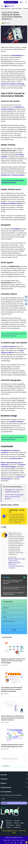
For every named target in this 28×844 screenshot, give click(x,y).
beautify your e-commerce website (12, 175)
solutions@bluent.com (9, 831)
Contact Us (17, 827)
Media (18, 825)
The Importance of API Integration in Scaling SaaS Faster (13, 593)
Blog (22, 823)
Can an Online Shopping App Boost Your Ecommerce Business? (14, 497)
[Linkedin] (12, 843)
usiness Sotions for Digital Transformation (16, 560)
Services (16, 821)
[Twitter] (9, 843)
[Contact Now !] (26, 842)
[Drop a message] (26, 300)
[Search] (26, 2)
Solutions (9, 823)
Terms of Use (15, 840)
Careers (8, 827)
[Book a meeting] (26, 296)
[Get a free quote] (26, 304)
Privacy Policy (6, 840)
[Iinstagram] (15, 843)
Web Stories (10, 825)
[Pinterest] (18, 843)
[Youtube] (21, 843)
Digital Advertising (5, 8)
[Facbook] (6, 843)
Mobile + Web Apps (17, 8)
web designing (17, 55)
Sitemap (22, 840)
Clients (16, 823)
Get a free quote (10, 2)
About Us (9, 821)
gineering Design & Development (14, 563)
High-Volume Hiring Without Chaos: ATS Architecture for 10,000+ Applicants (13, 581)
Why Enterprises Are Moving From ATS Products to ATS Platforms (14, 588)
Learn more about (13, 182)
